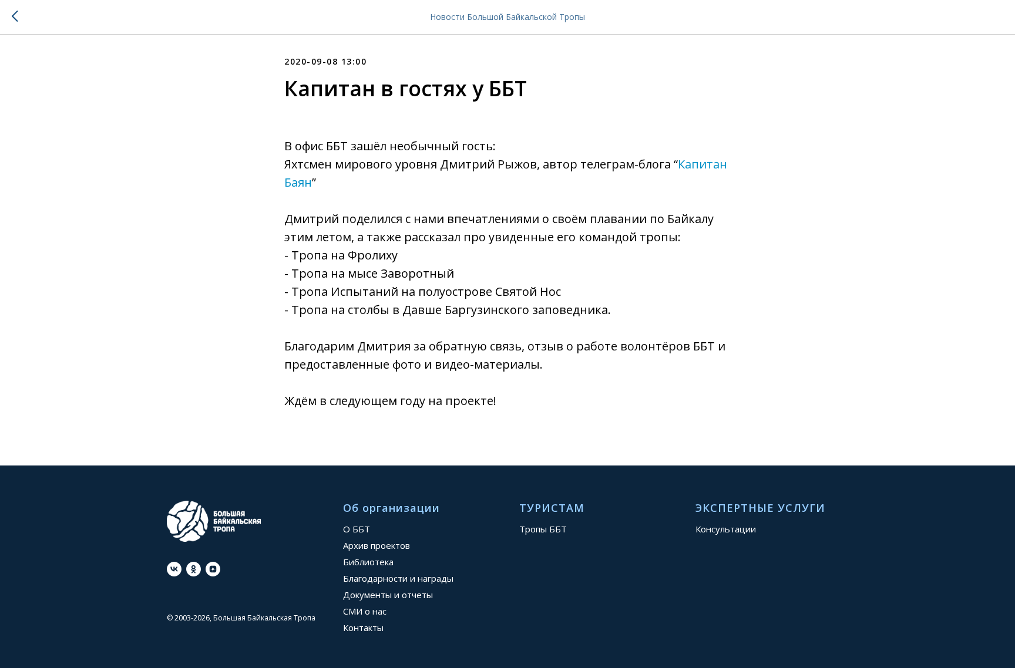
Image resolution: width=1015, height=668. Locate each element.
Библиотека (368, 562)
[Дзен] (213, 569)
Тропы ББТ (543, 529)
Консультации (725, 529)
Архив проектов (376, 545)
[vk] (174, 569)
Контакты (363, 627)
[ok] (193, 569)
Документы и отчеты (388, 594)
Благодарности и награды (398, 578)
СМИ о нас (364, 611)
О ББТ (356, 529)
